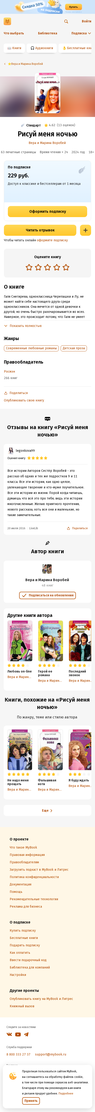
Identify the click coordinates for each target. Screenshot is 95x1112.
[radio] (29, 267)
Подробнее (66, 1093)
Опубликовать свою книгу (24, 400)
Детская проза (74, 348)
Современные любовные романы (31, 348)
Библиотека (47, 33)
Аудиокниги (44, 48)
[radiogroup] (47, 267)
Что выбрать (14, 33)
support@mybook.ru (50, 1054)
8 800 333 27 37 (18, 1054)
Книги (16, 48)
